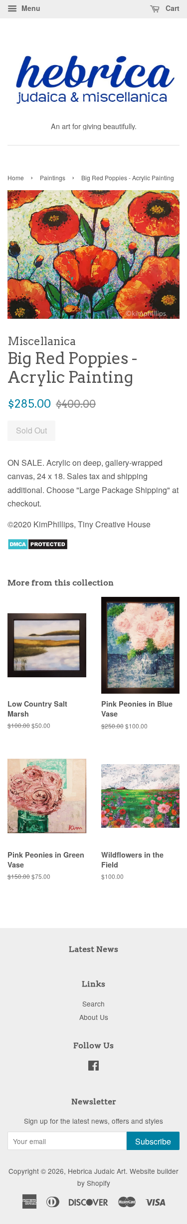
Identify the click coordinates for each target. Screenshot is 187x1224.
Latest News (93, 949)
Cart (172, 8)
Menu (29, 8)
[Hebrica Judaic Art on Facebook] (93, 1067)
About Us (93, 1017)
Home (15, 177)
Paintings (52, 177)
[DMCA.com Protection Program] (37, 547)
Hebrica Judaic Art (97, 1171)
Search (93, 1003)
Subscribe (153, 1141)
